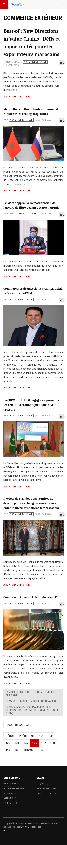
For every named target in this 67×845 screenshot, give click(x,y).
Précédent (27, 736)
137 (43, 743)
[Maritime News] (17, 4)
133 (7, 743)
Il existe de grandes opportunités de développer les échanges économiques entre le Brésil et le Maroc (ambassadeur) (32, 503)
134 (16, 743)
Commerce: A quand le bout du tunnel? (30, 597)
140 (16, 750)
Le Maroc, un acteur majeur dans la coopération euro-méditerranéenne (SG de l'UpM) (32, 710)
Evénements (10, 803)
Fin (41, 750)
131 (41, 736)
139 (7, 750)
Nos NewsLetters (46, 788)
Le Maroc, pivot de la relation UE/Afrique (32, 701)
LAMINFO (24, 827)
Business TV (9, 793)
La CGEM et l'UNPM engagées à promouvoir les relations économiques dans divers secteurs (33, 404)
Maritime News (11, 784)
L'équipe (41, 784)
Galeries (8, 798)
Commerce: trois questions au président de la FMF (31, 694)
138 (52, 743)
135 (25, 743)
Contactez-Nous (46, 793)
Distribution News (13, 788)
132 (50, 736)
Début (10, 736)
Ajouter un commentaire (16, 96)
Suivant (29, 750)
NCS (5, 830)
